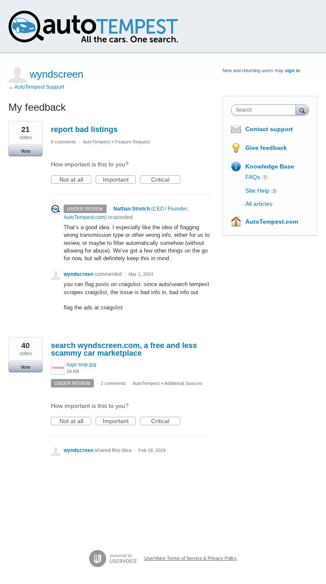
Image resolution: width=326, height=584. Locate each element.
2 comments (113, 383)
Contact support (269, 129)
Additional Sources (183, 383)
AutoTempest (96, 141)
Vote (26, 151)
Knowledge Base (269, 166)
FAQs (252, 177)
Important (119, 180)
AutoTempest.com (271, 221)
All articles (259, 203)
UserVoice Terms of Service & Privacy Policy (190, 558)
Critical (165, 180)
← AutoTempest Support (36, 87)
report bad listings (84, 129)
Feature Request (132, 141)
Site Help (257, 190)
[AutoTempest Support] (93, 26)
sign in (292, 70)
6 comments (63, 141)
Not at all (75, 180)
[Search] (302, 109)
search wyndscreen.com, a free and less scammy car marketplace (124, 349)
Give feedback (266, 147)
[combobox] (265, 110)
